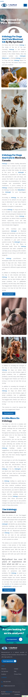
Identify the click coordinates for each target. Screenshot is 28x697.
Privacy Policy (17, 674)
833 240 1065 (7, 681)
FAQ (15, 671)
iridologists (18, 469)
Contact (16, 668)
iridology (18, 58)
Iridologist (23, 56)
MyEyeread (5, 58)
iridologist (21, 172)
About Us (3, 668)
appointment (7, 586)
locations (3, 674)
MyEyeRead (21, 190)
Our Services (4, 671)
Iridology (21, 45)
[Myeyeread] (9, 5)
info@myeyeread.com (9, 685)
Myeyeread (9, 691)
